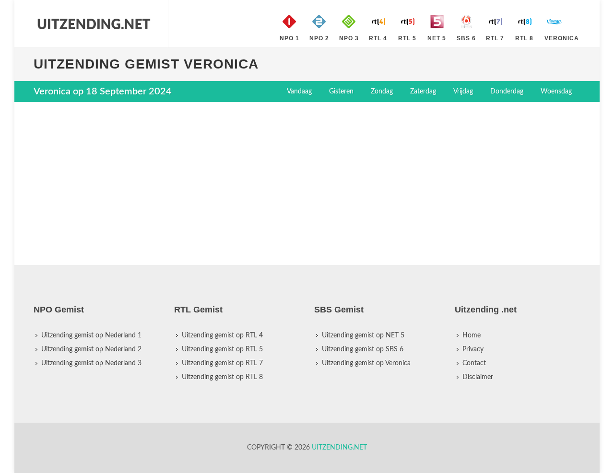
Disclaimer (477, 377)
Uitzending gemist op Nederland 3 (91, 363)
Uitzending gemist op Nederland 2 (91, 349)
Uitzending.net (339, 447)
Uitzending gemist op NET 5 (363, 335)
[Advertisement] (307, 179)
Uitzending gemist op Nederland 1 (91, 335)
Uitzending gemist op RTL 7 (222, 363)
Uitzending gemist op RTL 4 (222, 335)
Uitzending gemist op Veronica (366, 363)
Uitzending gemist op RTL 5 (222, 349)
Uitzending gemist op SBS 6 (362, 349)
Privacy (473, 349)
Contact (474, 363)
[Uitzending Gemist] (94, 24)
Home (471, 335)
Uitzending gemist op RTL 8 (222, 377)
